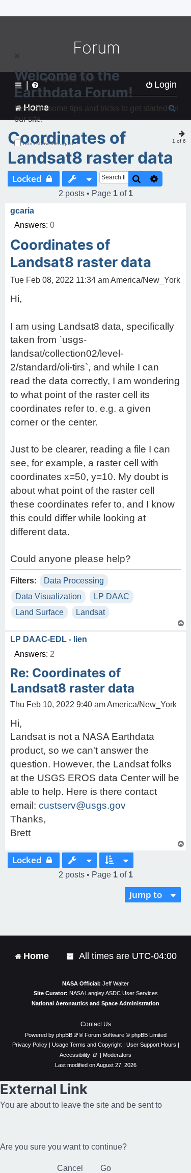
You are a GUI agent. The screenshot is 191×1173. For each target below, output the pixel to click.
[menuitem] (70, 956)
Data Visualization (48, 596)
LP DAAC (111, 596)
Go (105, 1168)
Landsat (90, 612)
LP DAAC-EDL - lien (48, 639)
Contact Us (95, 1024)
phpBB (64, 1035)
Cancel (70, 1168)
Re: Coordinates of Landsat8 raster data (72, 680)
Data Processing (74, 580)
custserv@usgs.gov (82, 805)
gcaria (22, 210)
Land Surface (39, 612)
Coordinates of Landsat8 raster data (90, 148)
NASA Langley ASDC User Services (113, 993)
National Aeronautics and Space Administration (95, 1003)
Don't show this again (48, 143)
